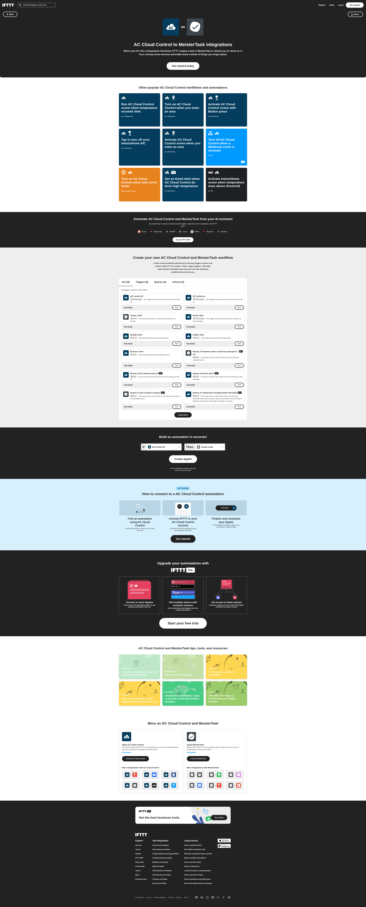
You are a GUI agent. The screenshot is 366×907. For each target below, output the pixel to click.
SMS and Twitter (158, 866)
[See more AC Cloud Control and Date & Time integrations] (131, 785)
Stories (137, 849)
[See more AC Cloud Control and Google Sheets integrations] (170, 774)
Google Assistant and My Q (162, 858)
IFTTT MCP (139, 858)
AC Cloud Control (153, 44)
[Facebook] (196, 897)
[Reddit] (229, 897)
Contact (171, 897)
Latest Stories (191, 840)
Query (197, 357)
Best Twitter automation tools (194, 849)
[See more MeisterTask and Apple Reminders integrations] (235, 774)
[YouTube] (212, 897)
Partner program (160, 897)
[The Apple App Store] (224, 841)
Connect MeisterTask (198, 758)
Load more (183, 415)
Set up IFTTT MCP (183, 240)
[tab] (126, 282)
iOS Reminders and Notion (162, 870)
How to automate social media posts (197, 879)
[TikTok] (223, 897)
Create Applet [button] (183, 459)
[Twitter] (218, 897)
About (186, 897)
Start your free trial (183, 623)
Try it (176, 307)
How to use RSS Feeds (192, 862)
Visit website (126, 752)
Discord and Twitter (159, 883)
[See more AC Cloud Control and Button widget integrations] (131, 774)
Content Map (140, 866)
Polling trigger (137, 299)
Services (138, 845)
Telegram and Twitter (159, 879)
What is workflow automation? (195, 858)
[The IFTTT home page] (8, 5)
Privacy (179, 897)
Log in (341, 5)
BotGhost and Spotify (160, 862)
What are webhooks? (192, 866)
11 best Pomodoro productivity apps (197, 870)
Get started (355, 5)
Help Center (139, 862)
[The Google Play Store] (224, 846)
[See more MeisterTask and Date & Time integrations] (196, 774)
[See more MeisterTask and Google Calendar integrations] (196, 785)
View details (128, 307)
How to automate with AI (193, 845)
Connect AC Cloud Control (135, 758)
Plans (331, 5)
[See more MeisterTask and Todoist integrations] (235, 785)
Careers (149, 897)
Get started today (183, 65)
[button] (183, 539)
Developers (139, 897)
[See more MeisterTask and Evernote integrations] (215, 774)
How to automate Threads (193, 875)
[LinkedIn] (202, 897)
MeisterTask (192, 44)
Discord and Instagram (160, 845)
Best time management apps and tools (198, 854)
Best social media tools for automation (198, 883)
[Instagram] (207, 897)
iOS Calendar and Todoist (161, 875)
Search (137, 870)
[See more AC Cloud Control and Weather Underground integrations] (150, 785)
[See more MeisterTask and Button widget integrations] (215, 785)
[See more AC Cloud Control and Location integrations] (170, 785)
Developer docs (141, 879)
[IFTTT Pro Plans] (241, 353)
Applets (138, 854)
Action (134, 318)
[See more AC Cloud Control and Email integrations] (150, 774)
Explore (322, 5)
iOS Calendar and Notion (161, 849)
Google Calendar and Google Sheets (165, 854)
